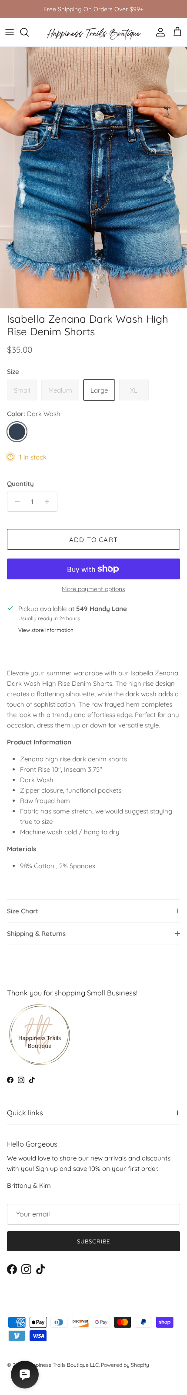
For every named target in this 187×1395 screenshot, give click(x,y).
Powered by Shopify (125, 1365)
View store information (45, 630)
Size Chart (22, 911)
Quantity (20, 483)
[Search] (28, 32)
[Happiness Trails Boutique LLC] (94, 32)
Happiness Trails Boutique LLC (62, 1365)
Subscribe (93, 1241)
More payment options (93, 589)
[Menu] (9, 32)
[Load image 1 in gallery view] (93, 177)
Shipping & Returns (36, 933)
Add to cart (93, 540)
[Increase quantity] (49, 501)
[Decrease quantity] (15, 501)
